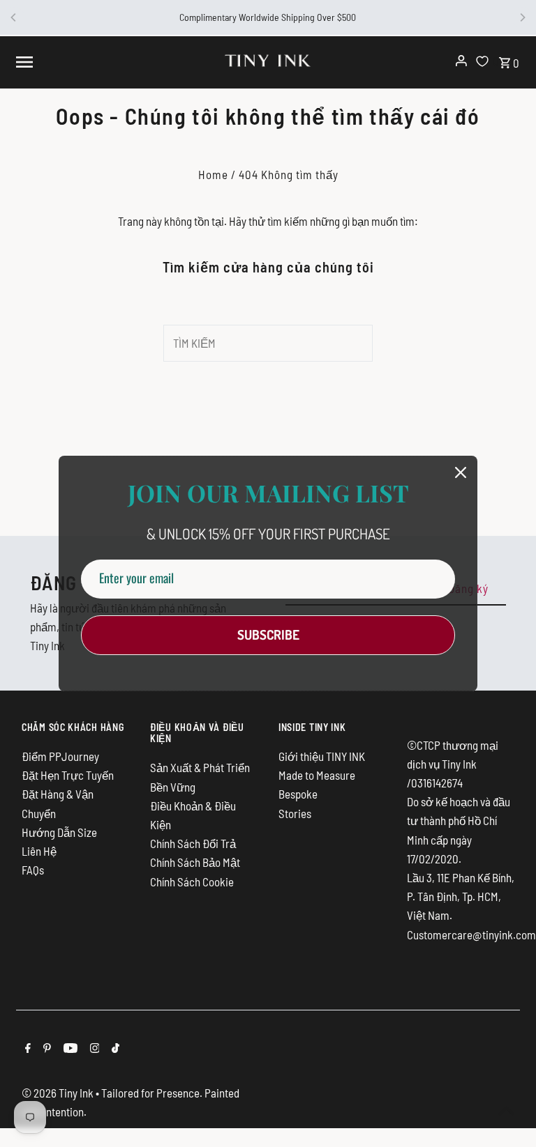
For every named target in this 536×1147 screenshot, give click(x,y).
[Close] (460, 472)
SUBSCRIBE (268, 634)
